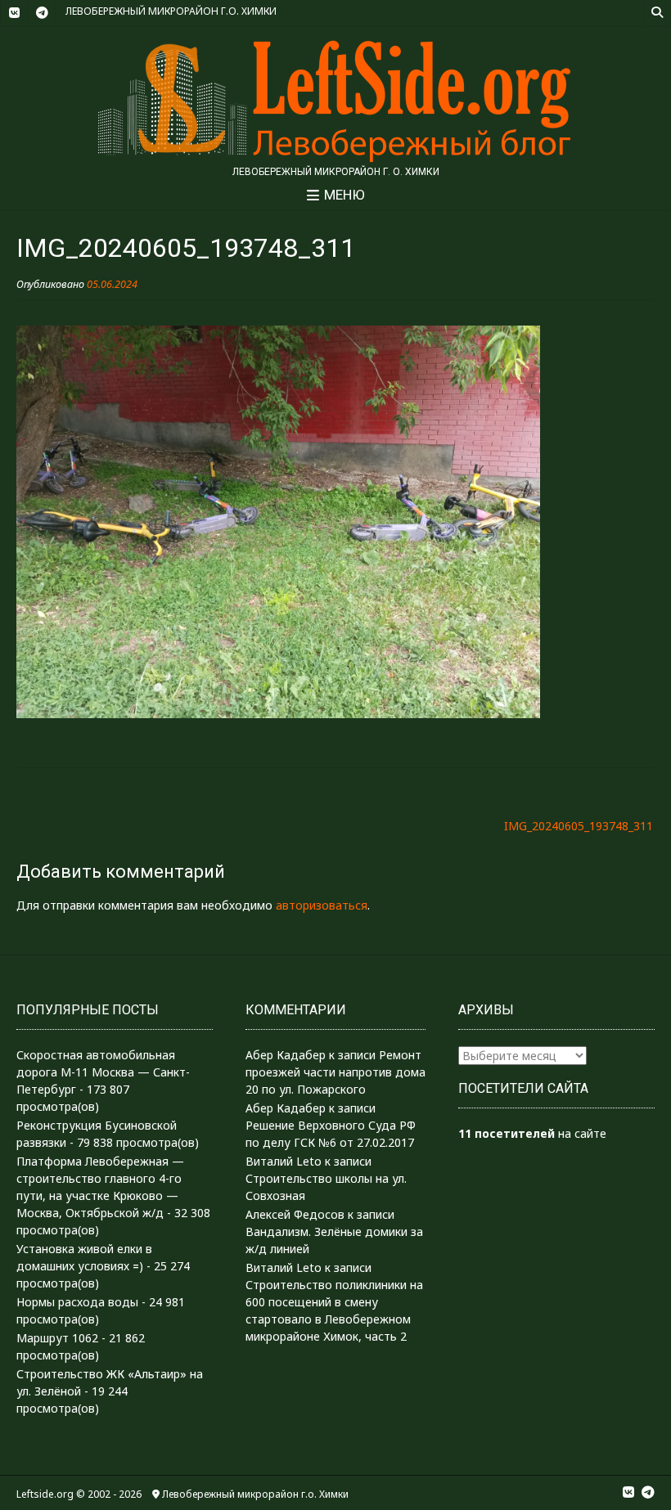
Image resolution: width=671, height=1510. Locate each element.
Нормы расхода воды (77, 1302)
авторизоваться (321, 905)
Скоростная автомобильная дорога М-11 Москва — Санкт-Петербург (103, 1072)
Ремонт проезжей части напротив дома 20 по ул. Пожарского (335, 1072)
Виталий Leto (283, 1161)
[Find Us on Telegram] (42, 13)
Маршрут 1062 (57, 1338)
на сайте (532, 1133)
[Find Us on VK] (14, 13)
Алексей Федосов (295, 1214)
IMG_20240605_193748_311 (578, 826)
